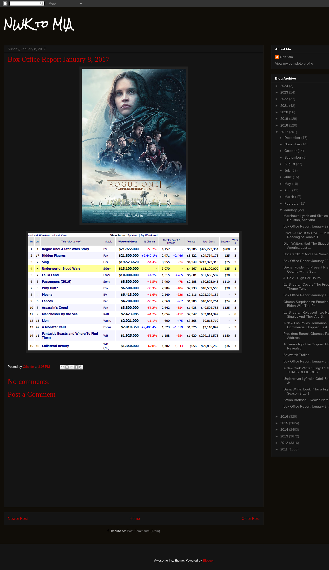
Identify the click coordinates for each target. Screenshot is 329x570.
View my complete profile (294, 63)
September (293, 157)
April (288, 190)
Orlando (286, 57)
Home (135, 518)
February (291, 203)
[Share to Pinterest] (80, 367)
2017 (284, 132)
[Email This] (62, 367)
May (288, 184)
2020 (284, 112)
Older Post (251, 518)
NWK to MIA (38, 24)
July (287, 170)
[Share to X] (71, 367)
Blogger (208, 560)
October (291, 151)
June (288, 177)
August (290, 164)
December (292, 138)
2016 (284, 416)
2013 (284, 436)
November (292, 144)
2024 (284, 86)
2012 (284, 443)
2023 (284, 92)
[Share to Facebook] (76, 367)
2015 (284, 423)
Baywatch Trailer (296, 355)
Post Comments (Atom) (143, 531)
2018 (284, 125)
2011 (284, 449)
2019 (284, 119)
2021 (284, 105)
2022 (284, 99)
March (289, 197)
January (291, 210)
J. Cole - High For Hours (302, 278)
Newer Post (18, 518)
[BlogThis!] (67, 367)
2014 (284, 429)
